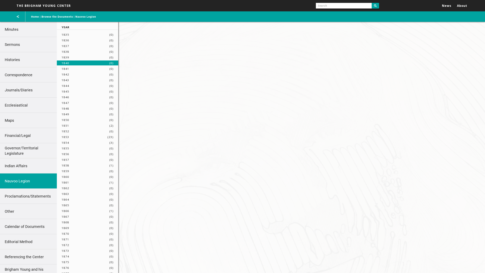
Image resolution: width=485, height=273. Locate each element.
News (446, 6)
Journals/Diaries (19, 90)
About (462, 6)
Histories (12, 59)
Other (9, 211)
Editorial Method (18, 241)
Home (35, 16)
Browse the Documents (57, 16)
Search (375, 6)
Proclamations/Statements (28, 196)
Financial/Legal (18, 135)
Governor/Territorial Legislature (21, 151)
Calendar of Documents (25, 226)
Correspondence (18, 75)
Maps (9, 120)
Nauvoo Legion (85, 16)
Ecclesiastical (16, 105)
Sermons (12, 44)
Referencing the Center (24, 257)
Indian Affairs (16, 166)
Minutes (11, 29)
